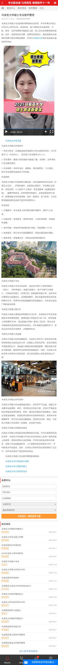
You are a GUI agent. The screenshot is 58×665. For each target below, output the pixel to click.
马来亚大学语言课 (13, 141)
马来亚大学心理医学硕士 (16, 466)
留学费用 (33, 8)
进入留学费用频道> (29, 651)
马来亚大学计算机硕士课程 (17, 461)
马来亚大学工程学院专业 (16, 471)
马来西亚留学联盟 (23, 19)
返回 (2, 2)
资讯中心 (11, 8)
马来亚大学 (38, 38)
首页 (55, 3)
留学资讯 (22, 8)
